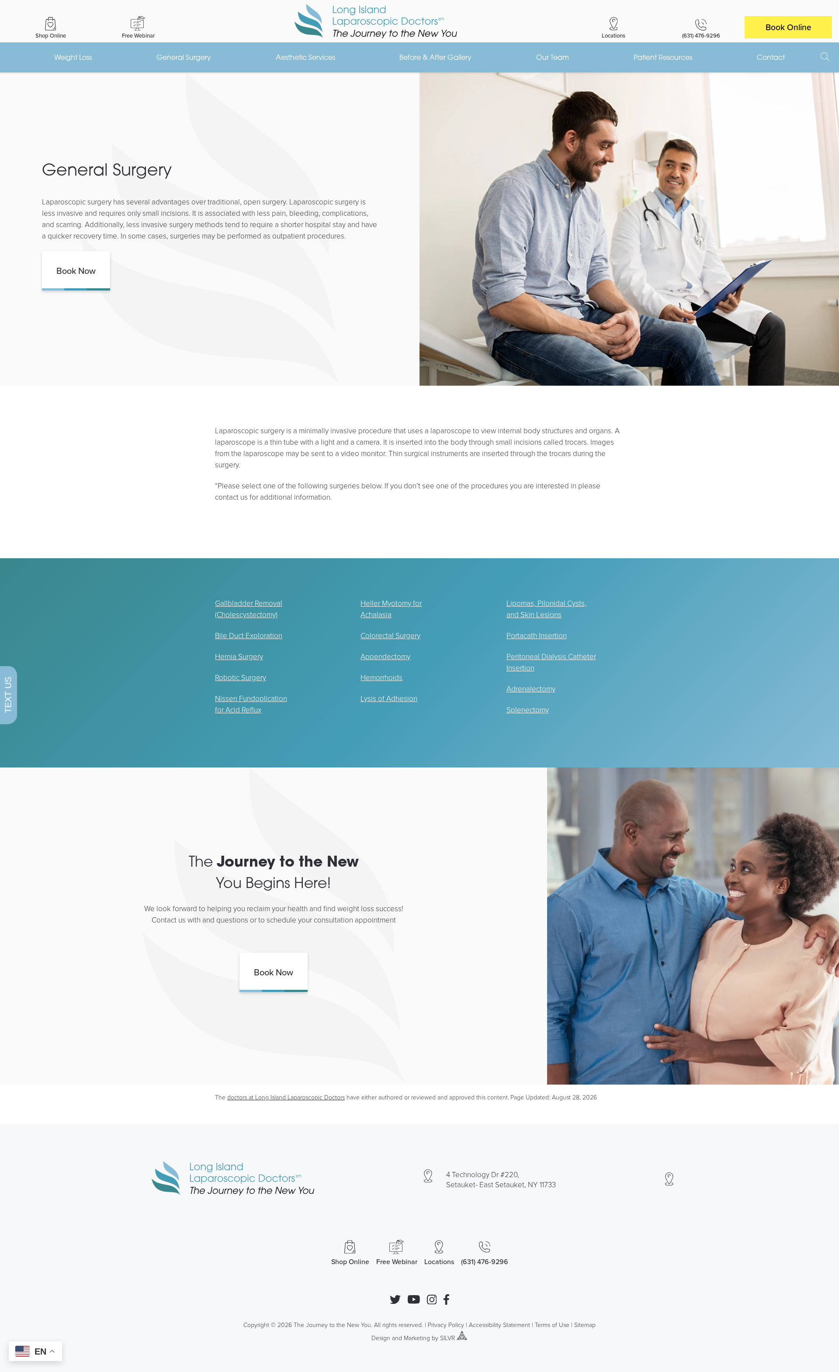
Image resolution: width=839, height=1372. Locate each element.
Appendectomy (385, 656)
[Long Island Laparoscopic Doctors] (376, 21)
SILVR (447, 1338)
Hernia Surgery (239, 656)
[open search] (825, 57)
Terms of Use (552, 1324)
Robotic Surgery (240, 677)
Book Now (76, 270)
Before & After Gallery (435, 57)
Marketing (417, 1338)
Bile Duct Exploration (248, 635)
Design (380, 1338)
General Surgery (183, 57)
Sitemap (585, 1324)
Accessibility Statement (499, 1324)
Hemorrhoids (381, 677)
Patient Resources (663, 57)
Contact (771, 57)
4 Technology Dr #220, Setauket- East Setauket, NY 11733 (501, 1179)
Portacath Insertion (536, 635)
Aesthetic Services (305, 57)
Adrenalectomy (530, 689)
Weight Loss (73, 57)
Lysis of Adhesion (389, 698)
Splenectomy (527, 710)
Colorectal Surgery (390, 635)
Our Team (552, 57)
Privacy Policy (446, 1324)
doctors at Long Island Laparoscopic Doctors (286, 1097)
